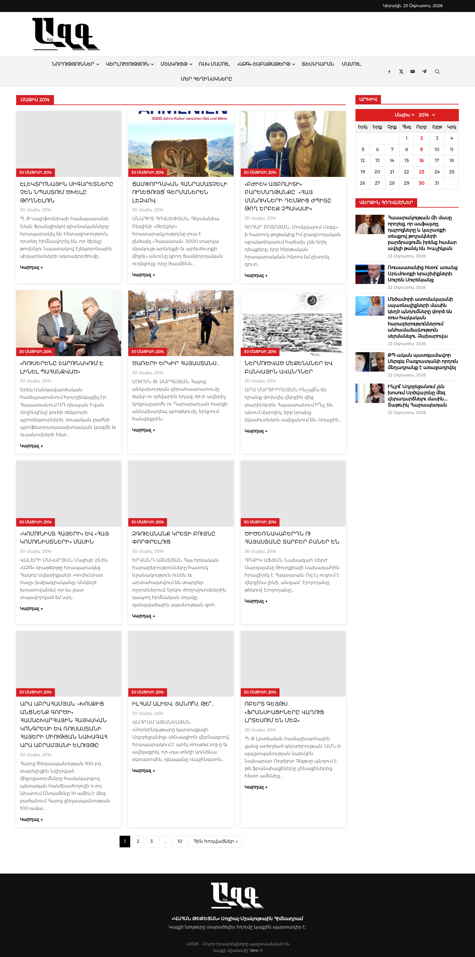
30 (422, 183)
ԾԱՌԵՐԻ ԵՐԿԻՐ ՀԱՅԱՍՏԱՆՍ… (175, 363)
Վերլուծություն (127, 64)
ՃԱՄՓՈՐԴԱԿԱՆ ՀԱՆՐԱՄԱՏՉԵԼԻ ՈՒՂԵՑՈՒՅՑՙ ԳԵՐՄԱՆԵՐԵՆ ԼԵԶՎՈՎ (179, 192)
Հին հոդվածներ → (215, 841)
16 (421, 160)
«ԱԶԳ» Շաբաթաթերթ (264, 64)
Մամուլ (351, 64)
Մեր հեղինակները (206, 79)
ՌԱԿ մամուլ (214, 64)
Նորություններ (73, 64)
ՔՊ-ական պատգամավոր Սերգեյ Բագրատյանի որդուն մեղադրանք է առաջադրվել (423, 361)
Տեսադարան (318, 64)
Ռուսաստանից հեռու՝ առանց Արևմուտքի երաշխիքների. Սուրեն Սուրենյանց (423, 274)
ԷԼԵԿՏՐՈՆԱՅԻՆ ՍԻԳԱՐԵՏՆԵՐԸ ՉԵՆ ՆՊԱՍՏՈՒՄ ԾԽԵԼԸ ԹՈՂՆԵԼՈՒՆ (66, 192)
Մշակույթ (174, 64)
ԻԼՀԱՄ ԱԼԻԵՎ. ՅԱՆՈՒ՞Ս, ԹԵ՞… (173, 704)
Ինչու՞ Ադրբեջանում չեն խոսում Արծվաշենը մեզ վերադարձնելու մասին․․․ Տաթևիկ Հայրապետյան (418, 396)
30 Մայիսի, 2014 (35, 172)
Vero (254, 950)
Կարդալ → (31, 267)
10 (179, 841)
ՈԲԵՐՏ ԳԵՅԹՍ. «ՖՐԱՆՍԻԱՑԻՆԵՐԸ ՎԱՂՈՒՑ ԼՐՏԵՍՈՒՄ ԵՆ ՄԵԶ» (284, 712)
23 (421, 171)
